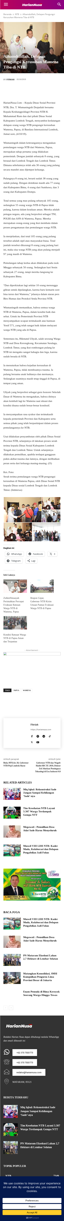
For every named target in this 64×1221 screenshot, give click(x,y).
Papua (16, 690)
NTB (17, 14)
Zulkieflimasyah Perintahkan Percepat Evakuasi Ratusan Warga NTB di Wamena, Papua (13, 605)
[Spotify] (38, 735)
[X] (27, 91)
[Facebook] (17, 91)
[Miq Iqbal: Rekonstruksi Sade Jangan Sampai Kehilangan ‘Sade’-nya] (12, 794)
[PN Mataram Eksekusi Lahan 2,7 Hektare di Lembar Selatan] (12, 960)
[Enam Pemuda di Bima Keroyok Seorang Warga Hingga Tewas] (12, 996)
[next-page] (11, 1008)
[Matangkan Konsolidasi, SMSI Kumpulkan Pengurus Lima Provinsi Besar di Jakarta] (12, 978)
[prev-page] (5, 1008)
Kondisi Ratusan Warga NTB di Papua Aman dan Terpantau (14, 638)
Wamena (27, 690)
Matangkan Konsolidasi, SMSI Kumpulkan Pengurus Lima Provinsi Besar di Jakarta (40, 977)
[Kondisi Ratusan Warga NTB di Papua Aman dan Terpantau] (15, 623)
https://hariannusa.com (41, 729)
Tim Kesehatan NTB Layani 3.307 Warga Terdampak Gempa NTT (39, 811)
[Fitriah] (17, 733)
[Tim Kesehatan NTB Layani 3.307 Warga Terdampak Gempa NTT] (12, 813)
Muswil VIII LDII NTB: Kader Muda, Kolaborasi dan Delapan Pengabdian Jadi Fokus (40, 849)
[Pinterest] (37, 91)
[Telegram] (43, 735)
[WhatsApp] (47, 91)
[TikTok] (49, 735)
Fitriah (10, 79)
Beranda (7, 14)
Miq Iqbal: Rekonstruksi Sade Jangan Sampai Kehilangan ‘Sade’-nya (39, 792)
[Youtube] (38, 741)
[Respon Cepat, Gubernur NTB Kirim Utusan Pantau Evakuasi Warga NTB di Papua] (42, 586)
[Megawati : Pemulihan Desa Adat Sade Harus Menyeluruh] (12, 831)
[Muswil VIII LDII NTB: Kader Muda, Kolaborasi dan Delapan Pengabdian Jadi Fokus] (12, 850)
